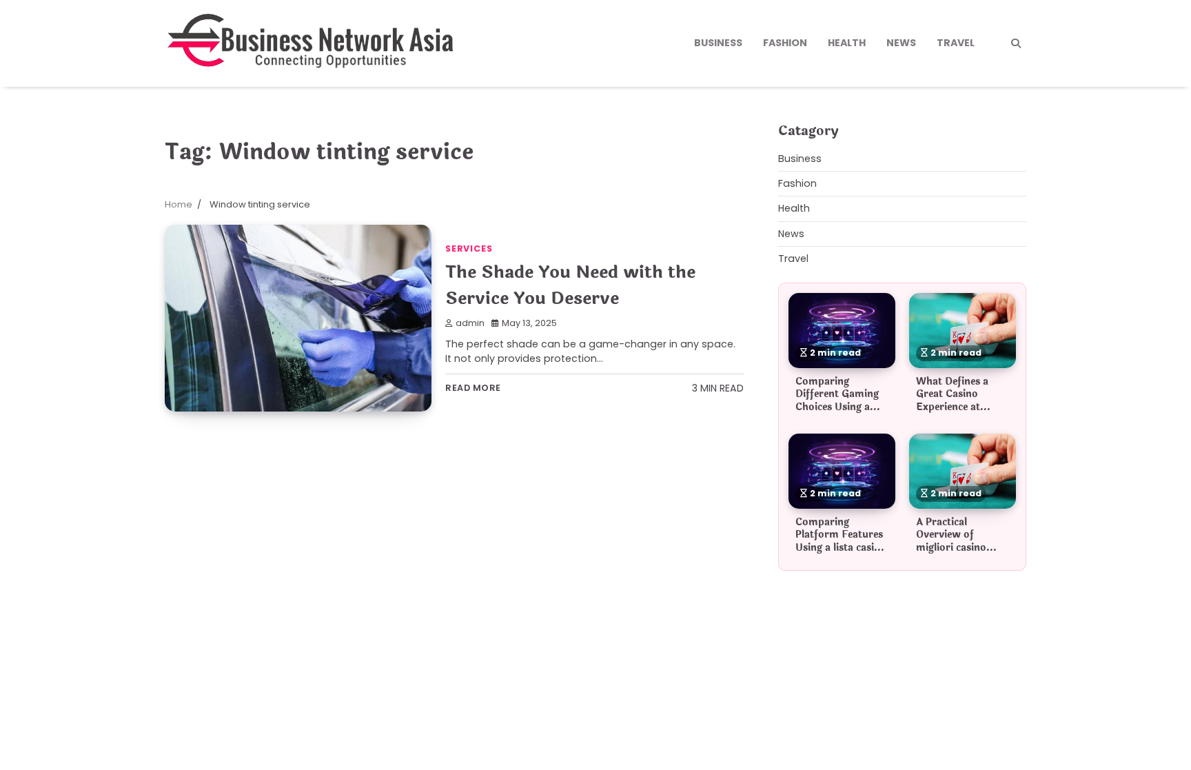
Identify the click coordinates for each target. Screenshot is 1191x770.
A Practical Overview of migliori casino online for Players (958, 541)
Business (718, 43)
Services (468, 248)
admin (470, 323)
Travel (956, 43)
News (901, 43)
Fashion (785, 43)
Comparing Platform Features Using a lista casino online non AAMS (840, 541)
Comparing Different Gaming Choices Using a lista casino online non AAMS (837, 407)
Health (847, 43)
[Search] (1016, 43)
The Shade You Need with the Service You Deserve (570, 285)
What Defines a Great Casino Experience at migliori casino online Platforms (956, 407)
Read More (473, 388)
